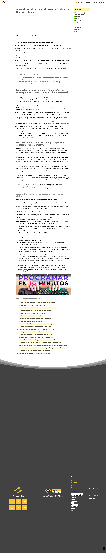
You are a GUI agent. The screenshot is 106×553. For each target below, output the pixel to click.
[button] (12, 501)
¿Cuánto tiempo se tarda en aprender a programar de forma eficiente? (42, 83)
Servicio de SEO (92, 493)
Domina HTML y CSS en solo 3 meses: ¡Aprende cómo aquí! (33, 313)
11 (58, 498)
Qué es (73, 508)
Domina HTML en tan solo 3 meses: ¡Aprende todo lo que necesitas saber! (37, 302)
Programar (74, 506)
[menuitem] (79, 2)
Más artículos (74, 505)
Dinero (73, 499)
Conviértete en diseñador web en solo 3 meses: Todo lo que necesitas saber (37, 308)
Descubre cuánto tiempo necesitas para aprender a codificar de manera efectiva (40, 81)
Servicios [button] (79, 2)
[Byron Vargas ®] (6, 2)
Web (72, 487)
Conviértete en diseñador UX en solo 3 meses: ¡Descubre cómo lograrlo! (36, 324)
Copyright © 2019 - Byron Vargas (53, 495)
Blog (72, 485)
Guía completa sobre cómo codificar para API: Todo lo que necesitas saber (37, 340)
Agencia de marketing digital (29, 15)
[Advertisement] (43, 25)
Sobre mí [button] (95, 2)
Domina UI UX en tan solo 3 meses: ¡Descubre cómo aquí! (33, 321)
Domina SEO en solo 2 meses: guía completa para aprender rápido (35, 334)
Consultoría (91, 497)
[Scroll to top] (104, 548)
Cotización (101, 2)
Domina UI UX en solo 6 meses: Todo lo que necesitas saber (33, 305)
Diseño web (74, 501)
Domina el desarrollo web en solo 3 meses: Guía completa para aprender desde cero (40, 342)
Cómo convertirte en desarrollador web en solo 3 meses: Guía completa (36, 329)
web (20, 15)
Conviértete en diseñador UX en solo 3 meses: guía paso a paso (34, 353)
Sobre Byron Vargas (93, 492)
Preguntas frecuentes (76, 484)
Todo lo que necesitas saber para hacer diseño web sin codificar (35, 332)
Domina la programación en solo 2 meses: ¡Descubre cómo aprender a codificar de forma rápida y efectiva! (44, 78)
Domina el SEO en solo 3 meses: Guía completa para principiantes (35, 326)
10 (57, 498)
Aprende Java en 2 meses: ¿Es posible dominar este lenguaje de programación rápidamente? (42, 348)
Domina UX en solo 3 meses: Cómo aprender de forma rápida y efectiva (36, 337)
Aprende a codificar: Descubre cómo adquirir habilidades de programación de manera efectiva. (43, 345)
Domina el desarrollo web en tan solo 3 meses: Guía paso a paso (34, 350)
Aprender (73, 497)
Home (72, 480)
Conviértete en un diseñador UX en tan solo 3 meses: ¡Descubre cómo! (36, 318)
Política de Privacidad (57, 496)
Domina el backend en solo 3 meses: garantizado (31, 316)
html (72, 503)
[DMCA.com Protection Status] (92, 499)
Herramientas (74, 482)
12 (59, 498)
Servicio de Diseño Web (93, 495)
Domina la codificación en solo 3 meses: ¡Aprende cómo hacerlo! (35, 310)
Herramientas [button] (87, 2)
